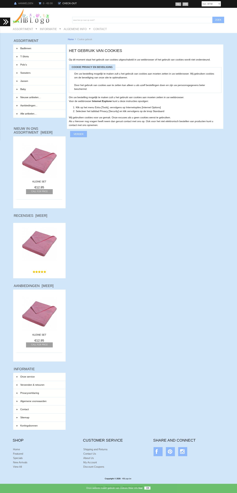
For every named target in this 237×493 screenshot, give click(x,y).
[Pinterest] (170, 452)
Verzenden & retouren (32, 385)
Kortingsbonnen (29, 425)
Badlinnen (40, 48)
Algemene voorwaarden (33, 401)
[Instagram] (183, 452)
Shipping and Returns (95, 449)
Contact (100, 29)
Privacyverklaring (29, 393)
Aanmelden (25, 3)
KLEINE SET (39, 181)
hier (140, 488)
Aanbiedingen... (28, 105)
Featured (18, 453)
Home (71, 39)
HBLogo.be (126, 479)
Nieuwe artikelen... (30, 97)
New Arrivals (20, 462)
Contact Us (89, 453)
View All (17, 466)
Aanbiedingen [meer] (34, 286)
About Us (88, 458)
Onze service (27, 376)
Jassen (40, 81)
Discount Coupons (93, 466)
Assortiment (23, 29)
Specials (18, 458)
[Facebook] (158, 452)
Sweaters (40, 73)
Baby (40, 89)
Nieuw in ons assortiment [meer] (33, 130)
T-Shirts (40, 56)
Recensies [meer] (30, 215)
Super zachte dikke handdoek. (39, 264)
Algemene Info (75, 29)
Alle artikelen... (28, 113)
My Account (90, 462)
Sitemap (24, 417)
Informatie (48, 29)
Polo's (40, 64)
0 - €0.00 (48, 3)
